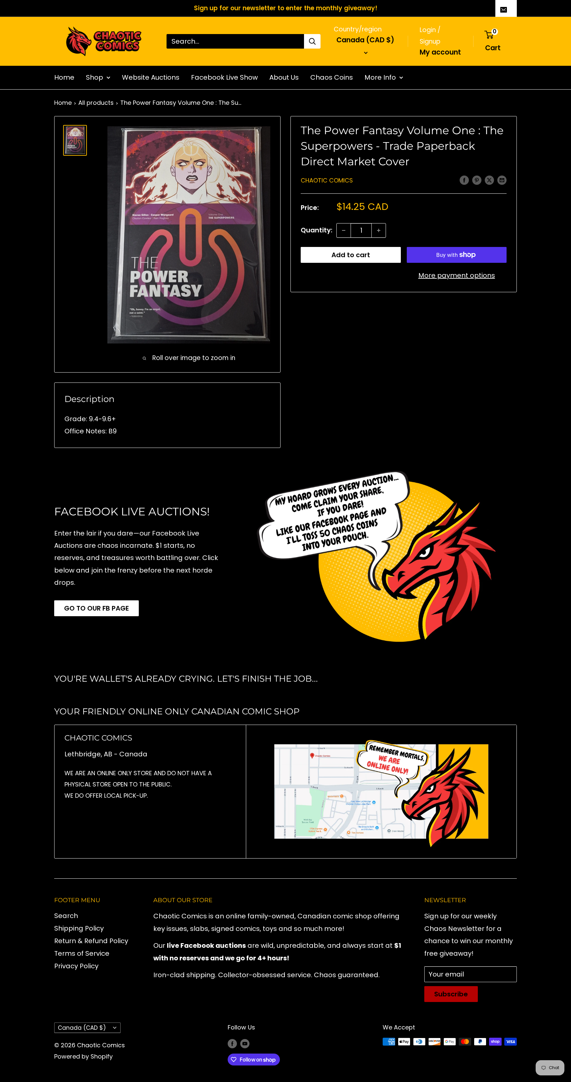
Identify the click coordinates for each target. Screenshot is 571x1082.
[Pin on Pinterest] (476, 180)
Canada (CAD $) (82, 1028)
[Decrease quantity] (344, 230)
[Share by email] (502, 180)
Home (64, 77)
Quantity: (316, 230)
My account (440, 52)
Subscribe (451, 994)
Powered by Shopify (83, 1056)
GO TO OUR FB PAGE (96, 608)
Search (66, 915)
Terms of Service (81, 953)
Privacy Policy (76, 966)
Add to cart (350, 255)
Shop (94, 77)
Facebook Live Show (224, 77)
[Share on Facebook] (464, 180)
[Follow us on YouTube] (244, 1043)
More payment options (456, 275)
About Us (284, 77)
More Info (380, 77)
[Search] (312, 41)
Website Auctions (150, 77)
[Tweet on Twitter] (489, 180)
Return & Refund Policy (91, 940)
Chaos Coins (331, 77)
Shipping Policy (79, 928)
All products (96, 103)
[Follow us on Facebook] (232, 1043)
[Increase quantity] (379, 230)
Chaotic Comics (327, 180)
